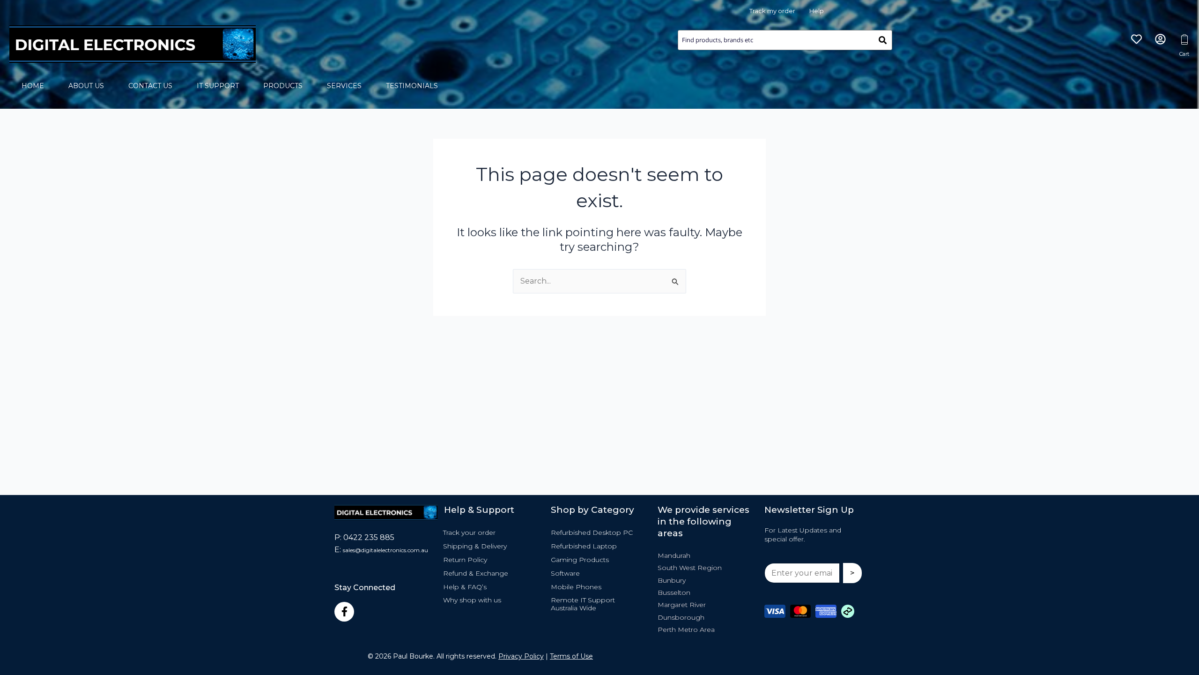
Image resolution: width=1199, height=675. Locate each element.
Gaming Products (580, 559)
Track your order (469, 532)
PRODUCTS (283, 86)
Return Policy (465, 559)
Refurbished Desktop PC (592, 532)
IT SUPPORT (218, 86)
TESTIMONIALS (412, 86)
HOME (33, 86)
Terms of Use (571, 656)
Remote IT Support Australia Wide (583, 604)
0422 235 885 (368, 537)
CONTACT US (150, 86)
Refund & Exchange (475, 573)
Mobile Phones (576, 587)
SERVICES (344, 86)
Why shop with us (472, 600)
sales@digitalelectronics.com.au (385, 550)
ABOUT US (86, 86)
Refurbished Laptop (584, 546)
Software (565, 573)
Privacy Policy (521, 656)
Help (816, 11)
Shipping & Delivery (475, 546)
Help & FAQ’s (465, 587)
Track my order (772, 11)
